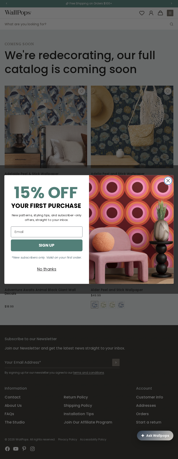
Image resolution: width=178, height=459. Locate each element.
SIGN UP (46, 245)
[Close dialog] (168, 180)
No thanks (46, 269)
